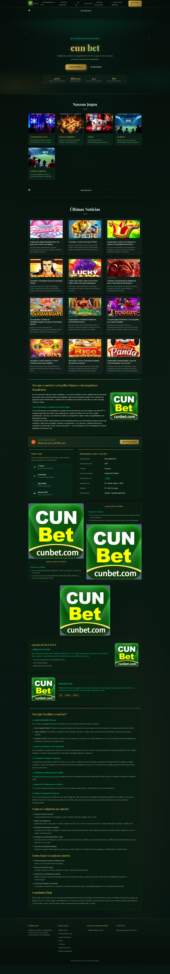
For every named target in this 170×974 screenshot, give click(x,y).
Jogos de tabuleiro (63, 4)
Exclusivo (88, 3)
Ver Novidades (96, 67)
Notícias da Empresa (117, 4)
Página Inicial (63, 930)
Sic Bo (77, 4)
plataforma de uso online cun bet (46, 776)
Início (36, 3)
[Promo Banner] (85, 14)
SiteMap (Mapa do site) (95, 930)
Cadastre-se (135, 3)
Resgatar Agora (129, 442)
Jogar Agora (75, 67)
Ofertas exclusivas (99, 4)
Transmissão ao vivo (48, 4)
